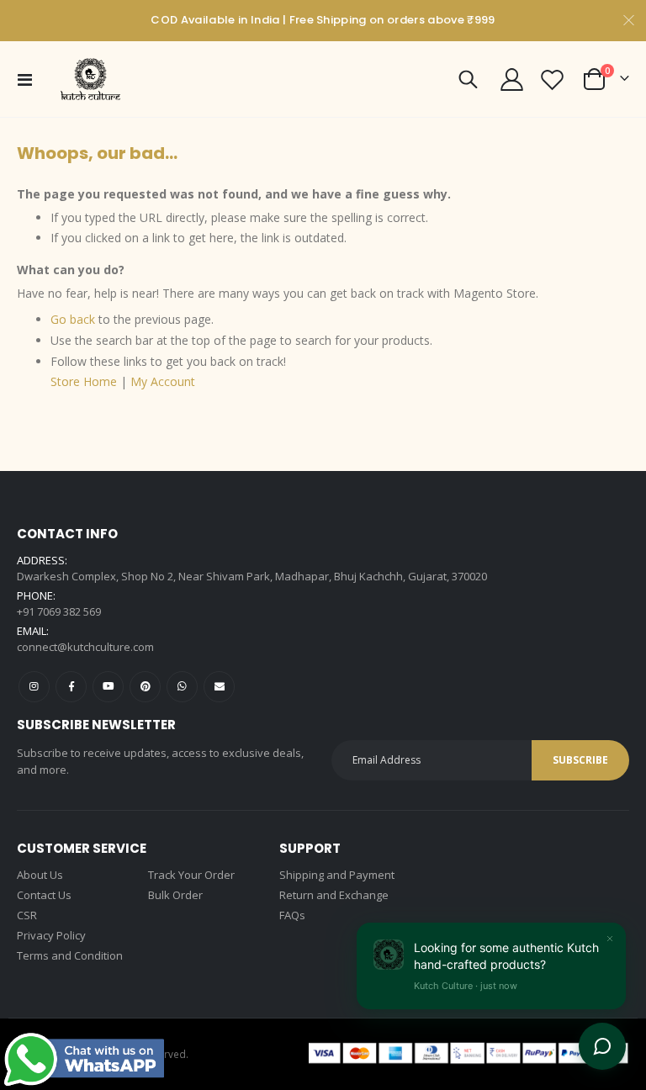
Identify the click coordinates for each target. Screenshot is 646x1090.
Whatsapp (182, 686)
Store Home (83, 381)
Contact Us (44, 894)
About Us (40, 874)
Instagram (34, 686)
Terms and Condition (70, 955)
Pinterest (145, 686)
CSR (27, 915)
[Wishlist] (552, 79)
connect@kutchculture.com (85, 646)
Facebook (71, 686)
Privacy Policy (51, 935)
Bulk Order (175, 894)
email (219, 686)
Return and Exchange (334, 894)
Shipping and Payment (336, 874)
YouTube (108, 686)
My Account (162, 381)
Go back (72, 319)
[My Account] (511, 79)
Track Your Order (191, 874)
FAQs (292, 915)
